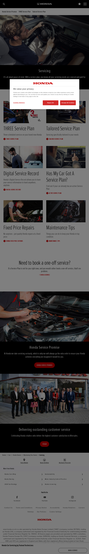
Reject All (50, 102)
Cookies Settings (19, 102)
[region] (44, 94)
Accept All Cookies (68, 102)
